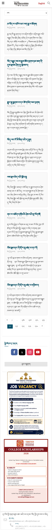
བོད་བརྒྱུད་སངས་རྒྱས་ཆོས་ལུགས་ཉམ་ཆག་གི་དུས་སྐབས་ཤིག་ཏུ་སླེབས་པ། (25, 63)
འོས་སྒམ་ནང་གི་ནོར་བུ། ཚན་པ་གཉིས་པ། (23, 285)
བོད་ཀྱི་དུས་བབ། (11, 28)
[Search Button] (48, 4)
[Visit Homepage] (21, 4)
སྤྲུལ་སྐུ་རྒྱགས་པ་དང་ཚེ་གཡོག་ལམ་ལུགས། (23, 102)
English (41, 3)
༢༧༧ (30, 320)
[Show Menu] (3, 4)
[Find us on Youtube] (37, 352)
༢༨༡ (16, 326)
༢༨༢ (23, 326)
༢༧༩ (43, 320)
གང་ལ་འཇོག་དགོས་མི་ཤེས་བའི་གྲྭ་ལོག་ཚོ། (23, 214)
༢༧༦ (23, 320)
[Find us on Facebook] (14, 352)
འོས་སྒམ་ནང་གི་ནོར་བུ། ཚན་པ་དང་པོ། (22, 248)
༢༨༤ (36, 326)
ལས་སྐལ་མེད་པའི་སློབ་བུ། (17, 177)
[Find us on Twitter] (22, 352)
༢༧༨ (36, 320)
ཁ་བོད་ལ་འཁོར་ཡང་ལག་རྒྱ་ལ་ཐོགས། (22, 24)
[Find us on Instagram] (30, 352)
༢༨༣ (29, 326)
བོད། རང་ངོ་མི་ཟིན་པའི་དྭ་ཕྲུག (19, 140)
